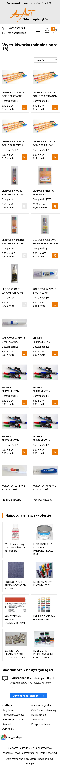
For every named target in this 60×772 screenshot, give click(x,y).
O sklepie (7, 705)
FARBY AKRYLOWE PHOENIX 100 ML (43, 583)
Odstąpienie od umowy (43, 710)
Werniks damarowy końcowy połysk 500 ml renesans (15, 547)
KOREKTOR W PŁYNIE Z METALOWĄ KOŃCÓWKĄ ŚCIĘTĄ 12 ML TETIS (44, 487)
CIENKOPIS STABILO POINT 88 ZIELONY (44, 143)
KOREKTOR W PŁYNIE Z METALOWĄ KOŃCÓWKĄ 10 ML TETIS (44, 290)
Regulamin (8, 710)
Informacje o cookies (13, 719)
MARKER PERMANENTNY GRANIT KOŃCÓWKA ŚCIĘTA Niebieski (13, 438)
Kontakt (6, 724)
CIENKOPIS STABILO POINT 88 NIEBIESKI (13, 143)
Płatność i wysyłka (41, 705)
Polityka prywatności (13, 714)
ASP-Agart (8, 728)
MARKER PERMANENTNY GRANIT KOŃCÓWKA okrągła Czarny (44, 340)
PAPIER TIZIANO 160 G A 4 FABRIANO (44, 618)
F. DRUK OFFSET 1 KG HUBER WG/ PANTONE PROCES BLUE (43, 549)
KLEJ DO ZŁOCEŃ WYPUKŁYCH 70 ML (12, 290)
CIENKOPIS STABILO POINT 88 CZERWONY (45, 94)
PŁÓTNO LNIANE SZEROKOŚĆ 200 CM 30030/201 (15, 585)
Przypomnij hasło (40, 724)
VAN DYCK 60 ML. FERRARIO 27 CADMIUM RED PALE (16, 619)
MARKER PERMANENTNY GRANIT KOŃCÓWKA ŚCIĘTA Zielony (44, 438)
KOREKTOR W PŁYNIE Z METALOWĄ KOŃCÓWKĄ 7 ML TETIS (13, 340)
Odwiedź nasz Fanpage (25, 695)
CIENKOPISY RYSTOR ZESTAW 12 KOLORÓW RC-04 (44, 192)
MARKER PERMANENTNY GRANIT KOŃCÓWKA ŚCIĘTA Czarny (13, 389)
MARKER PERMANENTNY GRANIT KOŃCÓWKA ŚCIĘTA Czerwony (44, 389)
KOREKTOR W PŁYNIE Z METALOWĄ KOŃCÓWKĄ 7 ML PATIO (13, 487)
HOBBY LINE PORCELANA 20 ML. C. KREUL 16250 (43, 654)
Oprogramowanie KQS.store (21, 758)
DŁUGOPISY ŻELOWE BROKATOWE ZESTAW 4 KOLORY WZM (45, 241)
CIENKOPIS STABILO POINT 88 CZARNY (13, 94)
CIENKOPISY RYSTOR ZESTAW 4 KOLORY (13, 241)
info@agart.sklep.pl (17, 32)
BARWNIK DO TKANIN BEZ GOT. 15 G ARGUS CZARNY (16, 654)
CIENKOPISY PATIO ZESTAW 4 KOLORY (12, 192)
